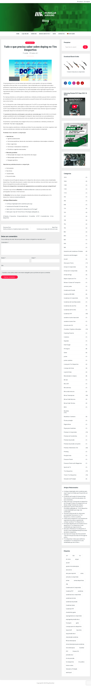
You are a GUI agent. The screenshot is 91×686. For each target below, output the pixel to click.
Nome (3, 258)
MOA (65, 407)
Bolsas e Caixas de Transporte (72, 282)
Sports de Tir (67, 467)
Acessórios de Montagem (70, 255)
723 (65, 212)
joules (65, 356)
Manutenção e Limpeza (70, 376)
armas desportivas (79, 580)
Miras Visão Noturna (69, 399)
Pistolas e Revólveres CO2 (71, 447)
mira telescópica (70, 647)
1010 (65, 177)
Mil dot (66, 380)
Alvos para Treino (69, 263)
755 (65, 228)
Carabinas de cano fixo (70, 306)
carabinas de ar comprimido (73, 594)
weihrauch (69, 672)
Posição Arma (67, 455)
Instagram (87, 1)
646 (65, 204)
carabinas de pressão (71, 601)
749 (65, 220)
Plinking (66, 451)
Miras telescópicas (71, 640)
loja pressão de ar (23, 216)
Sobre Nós (34, 33)
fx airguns (68, 623)
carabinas (80, 591)
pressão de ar (45, 216)
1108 (65, 185)
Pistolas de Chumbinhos (70, 436)
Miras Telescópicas (69, 395)
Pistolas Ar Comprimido (70, 432)
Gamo (65, 352)
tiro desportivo (70, 662)
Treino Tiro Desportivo (70, 475)
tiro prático (81, 662)
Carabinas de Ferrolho (70, 310)
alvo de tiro (69, 570)
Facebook (80, 1)
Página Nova (67, 424)
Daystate (66, 341)
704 (73, 555)
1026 (65, 181)
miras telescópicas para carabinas (75, 644)
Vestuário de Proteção (70, 479)
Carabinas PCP (68, 313)
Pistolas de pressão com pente (72, 444)
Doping (6, 216)
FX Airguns (67, 348)
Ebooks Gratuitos (44, 33)
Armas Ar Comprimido (70, 267)
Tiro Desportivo (30, 42)
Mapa (54, 33)
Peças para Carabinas (70, 428)
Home (17, 33)
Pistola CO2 (76, 651)
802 (65, 232)
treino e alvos (69, 665)
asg (67, 584)
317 (67, 555)
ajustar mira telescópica (72, 566)
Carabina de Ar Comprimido (73, 587)
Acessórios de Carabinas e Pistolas (73, 251)
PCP (38, 216)
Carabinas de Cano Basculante (72, 302)
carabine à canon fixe (69, 321)
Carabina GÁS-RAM (69, 294)
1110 (65, 193)
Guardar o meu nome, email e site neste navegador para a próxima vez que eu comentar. (26, 272)
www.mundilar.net (29, 189)
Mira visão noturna (69, 391)
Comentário (5, 242)
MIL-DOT (66, 383)
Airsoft (66, 259)
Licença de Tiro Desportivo (71, 364)
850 (65, 239)
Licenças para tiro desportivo (73, 626)
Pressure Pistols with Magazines (73, 463)
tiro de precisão (70, 658)
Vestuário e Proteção (71, 669)
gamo (77, 623)
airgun (77, 559)
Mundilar (66, 411)
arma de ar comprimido (72, 577)
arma (82, 573)
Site (2, 265)
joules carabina (68, 360)
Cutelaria (66, 337)
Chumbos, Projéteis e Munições (72, 329)
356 (65, 200)
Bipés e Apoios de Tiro (70, 278)
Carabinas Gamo (70, 605)
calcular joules (68, 286)
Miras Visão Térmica (69, 403)
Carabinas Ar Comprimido (71, 298)
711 (80, 555)
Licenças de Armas (69, 368)
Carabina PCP (69, 591)
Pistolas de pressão (69, 440)
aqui (40, 114)
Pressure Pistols (68, 459)
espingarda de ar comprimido (74, 616)
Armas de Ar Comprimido (70, 271)
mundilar (32, 216)
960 (65, 247)
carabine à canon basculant (71, 317)
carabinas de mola (71, 598)
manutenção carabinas (72, 637)
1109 (65, 189)
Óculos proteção (68, 420)
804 (65, 236)
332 (65, 197)
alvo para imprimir (71, 573)
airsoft (68, 563)
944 (65, 243)
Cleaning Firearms (69, 333)
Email (34, 258)
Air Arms (68, 559)
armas (67, 580)
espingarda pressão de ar (73, 619)
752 (65, 224)
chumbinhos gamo (71, 612)
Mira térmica (67, 387)
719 (65, 208)
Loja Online (25, 33)
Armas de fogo (68, 274)
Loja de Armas (68, 372)
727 (65, 216)
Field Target (67, 345)
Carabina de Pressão (69, 290)
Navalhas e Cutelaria (69, 416)
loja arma (13, 216)
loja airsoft (69, 630)
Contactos (61, 33)
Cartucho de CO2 (68, 325)
